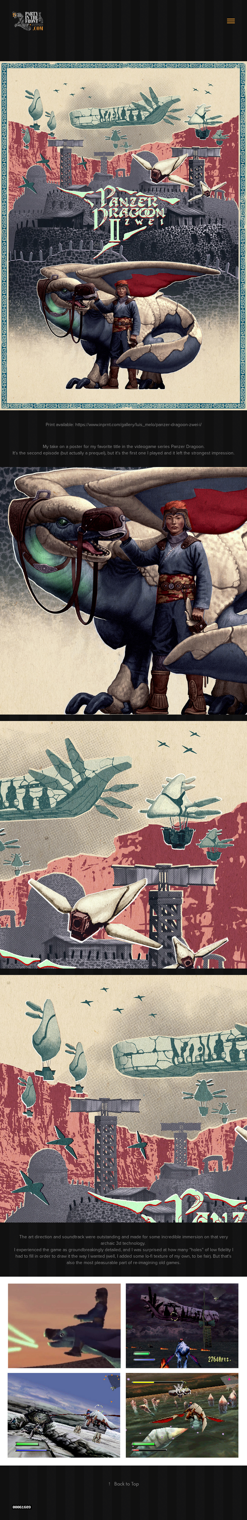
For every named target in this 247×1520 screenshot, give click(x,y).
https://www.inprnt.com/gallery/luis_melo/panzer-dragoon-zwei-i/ (138, 424)
